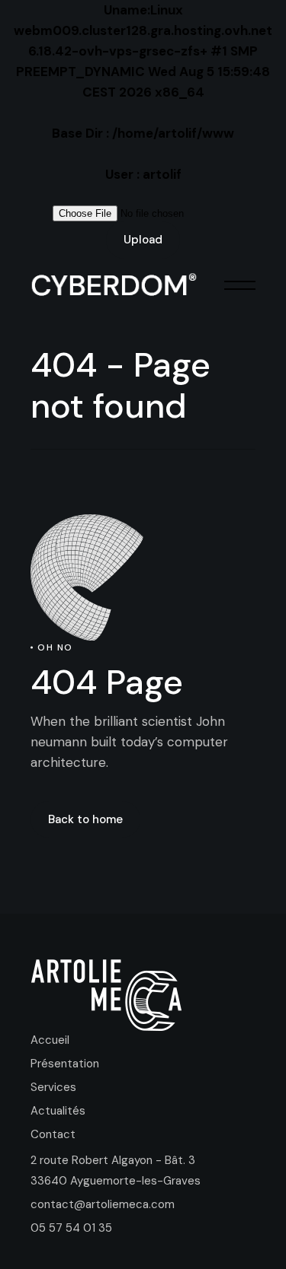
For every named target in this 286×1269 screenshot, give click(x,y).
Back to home (85, 819)
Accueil (50, 1040)
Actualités (58, 1110)
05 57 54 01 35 (71, 1228)
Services (53, 1087)
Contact (53, 1134)
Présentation (65, 1063)
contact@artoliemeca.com (103, 1204)
